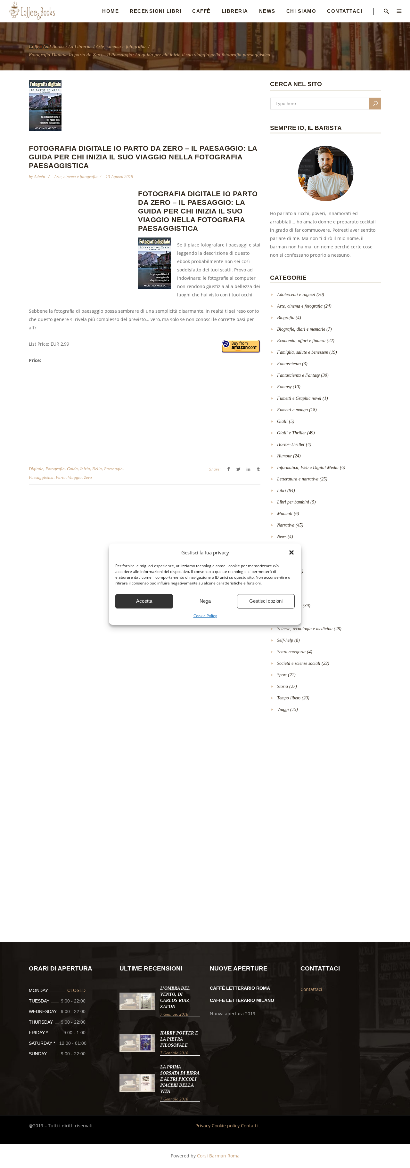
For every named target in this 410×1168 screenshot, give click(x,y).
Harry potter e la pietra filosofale (179, 1039)
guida (72, 468)
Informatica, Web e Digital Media (308, 467)
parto (61, 477)
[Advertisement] (82, 236)
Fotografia (55, 468)
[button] (291, 552)
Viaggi (283, 709)
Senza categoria (291, 651)
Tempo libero (288, 698)
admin (40, 176)
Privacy (203, 1126)
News (281, 536)
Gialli (282, 421)
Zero (88, 477)
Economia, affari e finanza (301, 340)
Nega (205, 601)
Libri (281, 490)
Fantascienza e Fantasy (298, 375)
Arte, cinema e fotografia (121, 46)
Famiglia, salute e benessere (302, 352)
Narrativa (285, 525)
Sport (282, 675)
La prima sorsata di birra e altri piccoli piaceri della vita (179, 1079)
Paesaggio (113, 468)
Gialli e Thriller (291, 433)
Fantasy (284, 386)
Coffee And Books (46, 46)
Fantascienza (289, 363)
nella (97, 468)
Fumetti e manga (292, 409)
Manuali (284, 513)
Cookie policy (226, 1126)
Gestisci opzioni (266, 601)
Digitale (36, 468)
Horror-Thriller (291, 444)
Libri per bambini (293, 502)
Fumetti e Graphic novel (299, 398)
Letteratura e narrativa (297, 479)
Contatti (250, 1126)
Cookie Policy (205, 615)
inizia (85, 468)
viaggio (75, 477)
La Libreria (79, 46)
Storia (282, 686)
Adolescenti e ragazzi (296, 294)
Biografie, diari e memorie (301, 329)
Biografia (285, 317)
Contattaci (311, 989)
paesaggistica (41, 477)
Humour (284, 456)
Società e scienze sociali (298, 663)
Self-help (285, 640)
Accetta (144, 601)
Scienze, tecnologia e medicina (304, 628)
